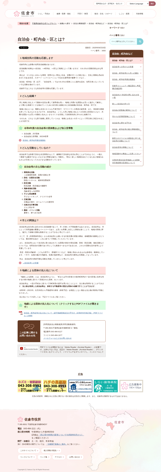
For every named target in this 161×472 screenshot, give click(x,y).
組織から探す (65, 23)
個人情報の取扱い (51, 450)
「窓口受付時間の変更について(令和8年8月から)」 (61, 435)
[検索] (140, 41)
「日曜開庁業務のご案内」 (56, 444)
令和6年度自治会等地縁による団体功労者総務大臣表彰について (126, 161)
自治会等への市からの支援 (122, 67)
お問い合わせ (74, 457)
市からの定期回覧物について (123, 116)
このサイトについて (28, 450)
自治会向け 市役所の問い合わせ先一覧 (125, 96)
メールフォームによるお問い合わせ (57, 338)
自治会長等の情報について (122, 147)
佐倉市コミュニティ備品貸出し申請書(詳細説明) (126, 87)
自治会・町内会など (97, 23)
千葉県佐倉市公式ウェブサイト (44, 23)
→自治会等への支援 (30, 263)
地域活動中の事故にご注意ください (126, 154)
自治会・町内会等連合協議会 (34, 140)
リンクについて (26, 457)
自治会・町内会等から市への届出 (125, 73)
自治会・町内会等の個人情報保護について (126, 130)
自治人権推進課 (79, 23)
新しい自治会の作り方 (121, 104)
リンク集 (43, 457)
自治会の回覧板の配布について (124, 110)
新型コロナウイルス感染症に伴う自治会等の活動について (126, 139)
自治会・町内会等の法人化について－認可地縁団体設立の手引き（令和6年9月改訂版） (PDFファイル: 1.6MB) (63, 314)
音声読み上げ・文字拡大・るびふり (109, 4)
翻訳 (152, 4)
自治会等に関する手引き (122, 123)
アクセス (58, 457)
